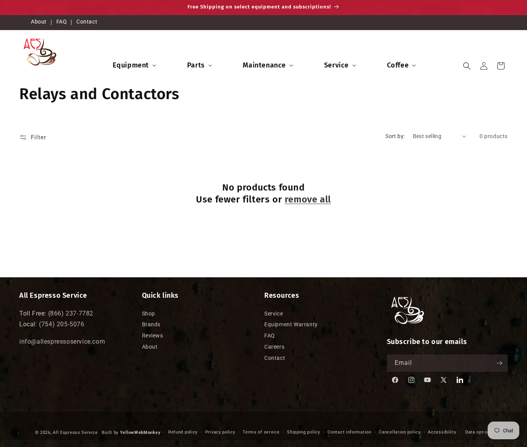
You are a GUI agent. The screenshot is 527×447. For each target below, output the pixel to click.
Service (336, 65)
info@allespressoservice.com (62, 341)
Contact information (349, 432)
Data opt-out (478, 432)
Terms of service (261, 432)
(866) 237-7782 (70, 313)
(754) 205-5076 (61, 324)
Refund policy (183, 432)
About (39, 22)
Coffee (398, 65)
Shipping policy (303, 432)
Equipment (131, 65)
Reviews (152, 335)
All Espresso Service (75, 432)
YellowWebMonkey (140, 432)
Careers (274, 347)
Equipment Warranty (291, 324)
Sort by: (395, 136)
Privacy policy (220, 432)
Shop (148, 313)
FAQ (61, 22)
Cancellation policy (399, 432)
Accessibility (442, 432)
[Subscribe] (499, 363)
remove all (308, 199)
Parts (196, 65)
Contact (86, 22)
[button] (133, 65)
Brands (151, 324)
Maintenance (264, 65)
